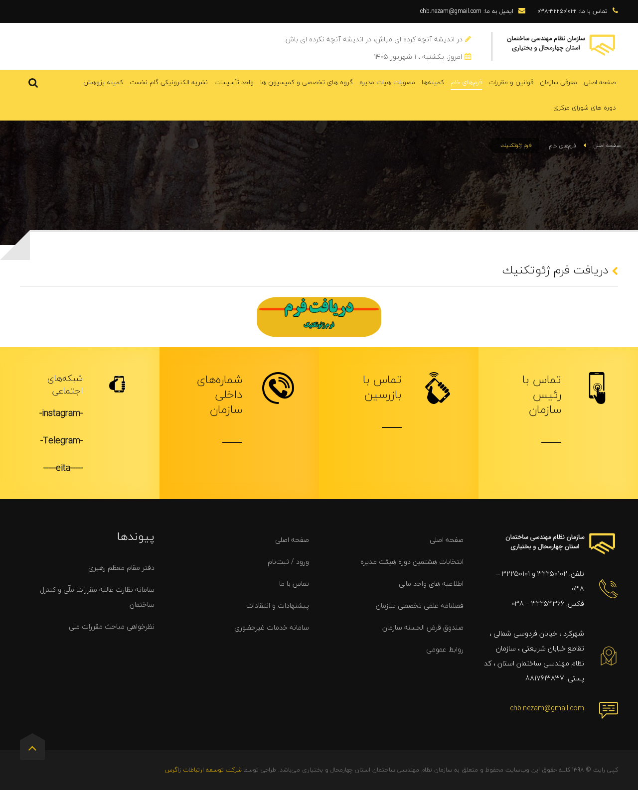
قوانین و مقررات (510, 82)
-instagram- (61, 413)
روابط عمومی (445, 649)
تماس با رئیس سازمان (541, 394)
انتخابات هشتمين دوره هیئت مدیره (412, 561)
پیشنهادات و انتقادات (277, 605)
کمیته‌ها (433, 82)
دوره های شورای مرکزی (584, 107)
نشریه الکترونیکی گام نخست (169, 82)
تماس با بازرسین (382, 387)
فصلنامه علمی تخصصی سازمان (420, 605)
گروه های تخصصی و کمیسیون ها (306, 82)
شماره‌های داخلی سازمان (219, 394)
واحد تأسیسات (234, 82)
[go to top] (32, 750)
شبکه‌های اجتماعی (65, 384)
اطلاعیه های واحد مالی (431, 583)
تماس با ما (294, 583)
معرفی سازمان (558, 82)
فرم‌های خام (466, 82)
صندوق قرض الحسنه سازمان (423, 627)
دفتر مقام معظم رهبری (121, 567)
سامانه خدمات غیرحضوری (271, 627)
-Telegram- (61, 440)
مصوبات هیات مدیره (387, 82)
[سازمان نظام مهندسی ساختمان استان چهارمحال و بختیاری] (561, 44)
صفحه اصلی (600, 82)
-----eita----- (63, 468)
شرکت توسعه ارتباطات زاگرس (203, 770)
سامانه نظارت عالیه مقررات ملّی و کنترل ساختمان (97, 597)
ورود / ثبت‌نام (288, 561)
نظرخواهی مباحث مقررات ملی (112, 626)
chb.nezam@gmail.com (547, 708)
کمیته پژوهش (103, 82)
